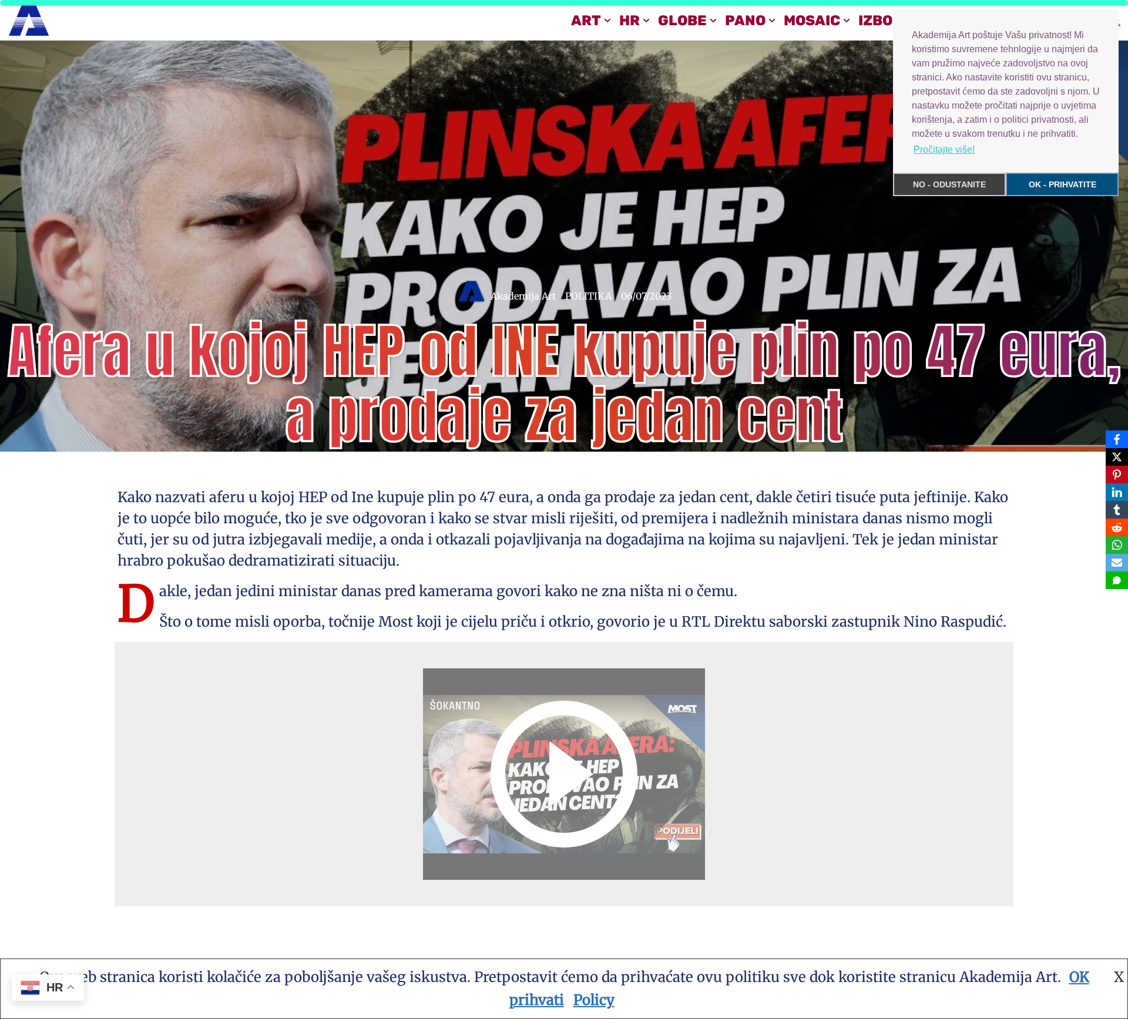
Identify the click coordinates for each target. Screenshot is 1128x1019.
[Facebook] (1117, 439)
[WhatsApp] (1117, 545)
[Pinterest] (1117, 474)
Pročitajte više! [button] (944, 149)
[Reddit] (1117, 527)
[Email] (1117, 562)
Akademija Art (523, 296)
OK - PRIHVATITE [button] (1062, 184)
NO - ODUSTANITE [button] (949, 184)
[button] (607, 20)
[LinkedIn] (1117, 492)
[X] (1117, 457)
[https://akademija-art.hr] (29, 20)
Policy (594, 1000)
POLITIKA (588, 296)
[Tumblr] (1117, 510)
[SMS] (1117, 580)
